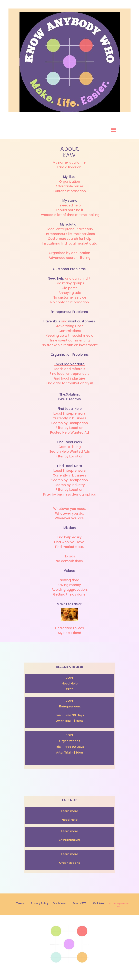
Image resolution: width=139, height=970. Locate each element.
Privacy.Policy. (40, 903)
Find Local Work (69, 442)
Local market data (69, 364)
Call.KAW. (99, 903)
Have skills (51, 321)
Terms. (20, 903)
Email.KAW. (79, 903)
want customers (82, 321)
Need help (56, 278)
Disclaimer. (59, 903)
